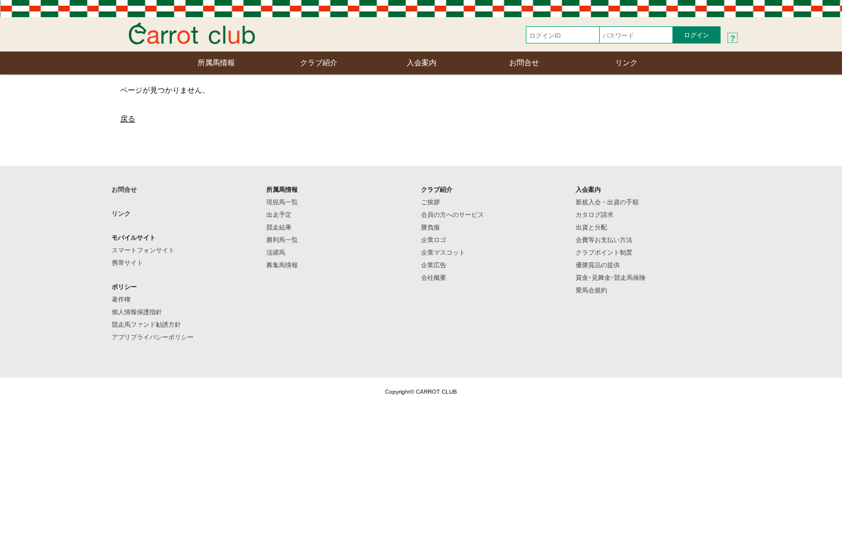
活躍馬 (275, 252)
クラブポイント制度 (604, 252)
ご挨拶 (430, 202)
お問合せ (524, 62)
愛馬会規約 (591, 290)
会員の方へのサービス (452, 214)
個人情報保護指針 (137, 311)
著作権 (121, 299)
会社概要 (433, 277)
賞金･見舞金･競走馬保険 (611, 277)
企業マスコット (443, 252)
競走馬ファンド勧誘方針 (146, 324)
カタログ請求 (594, 214)
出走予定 (279, 214)
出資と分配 (591, 227)
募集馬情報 (282, 264)
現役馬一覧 (282, 202)
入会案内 (421, 62)
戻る (127, 118)
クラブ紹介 (318, 62)
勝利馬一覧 (282, 239)
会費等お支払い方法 (604, 239)
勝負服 (430, 227)
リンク (626, 62)
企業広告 (433, 264)
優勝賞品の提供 (598, 264)
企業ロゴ (433, 239)
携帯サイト (127, 262)
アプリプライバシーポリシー (153, 337)
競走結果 (279, 227)
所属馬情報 (216, 62)
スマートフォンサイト (143, 250)
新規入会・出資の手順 (607, 202)
